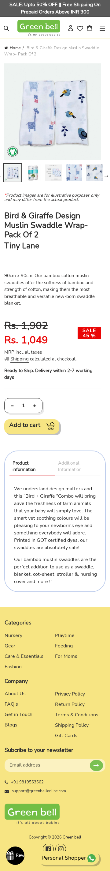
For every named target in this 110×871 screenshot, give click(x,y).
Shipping (19, 359)
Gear (10, 646)
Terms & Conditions (76, 714)
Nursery (13, 635)
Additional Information (70, 466)
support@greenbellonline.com (39, 791)
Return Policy (70, 704)
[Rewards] (15, 855)
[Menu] (102, 28)
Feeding (64, 646)
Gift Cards (66, 735)
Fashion (13, 666)
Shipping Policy (72, 725)
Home (15, 48)
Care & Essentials (24, 656)
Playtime (65, 635)
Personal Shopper (64, 858)
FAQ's (11, 704)
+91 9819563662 (27, 782)
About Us (15, 693)
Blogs (11, 725)
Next (106, 175)
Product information (24, 466)
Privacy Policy (70, 694)
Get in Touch (18, 714)
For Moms (66, 656)
